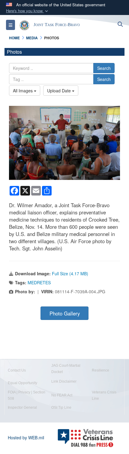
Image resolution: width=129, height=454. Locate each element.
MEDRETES (39, 282)
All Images (23, 91)
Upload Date (59, 91)
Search (104, 68)
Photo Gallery (65, 313)
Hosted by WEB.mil (26, 438)
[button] (27, 11)
